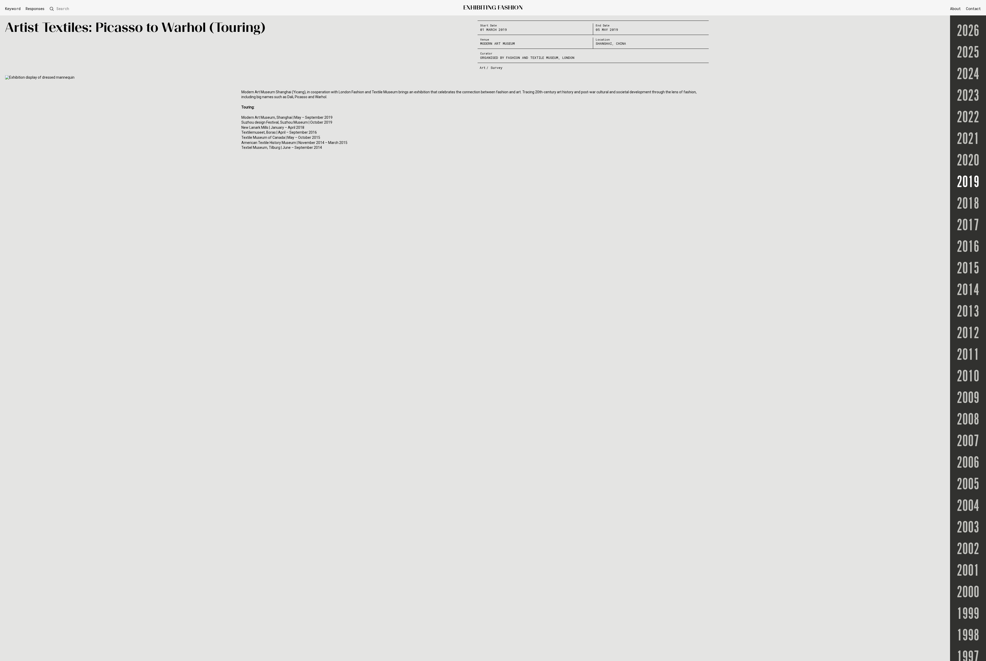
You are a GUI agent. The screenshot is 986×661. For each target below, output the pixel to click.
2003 (968, 528)
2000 (968, 592)
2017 (968, 225)
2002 (968, 549)
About (955, 8)
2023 (968, 96)
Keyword (13, 9)
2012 (968, 333)
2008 (968, 420)
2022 (968, 117)
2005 (968, 484)
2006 (968, 463)
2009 (968, 398)
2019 (968, 182)
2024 (968, 74)
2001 (968, 571)
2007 (968, 441)
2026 (968, 31)
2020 (968, 161)
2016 (968, 247)
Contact (973, 8)
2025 (968, 53)
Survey (497, 68)
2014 (968, 290)
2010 (968, 377)
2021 (968, 139)
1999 (968, 614)
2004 (968, 506)
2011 (968, 355)
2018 (968, 204)
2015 (968, 269)
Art (483, 68)
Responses (35, 9)
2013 (968, 312)
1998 (968, 636)
